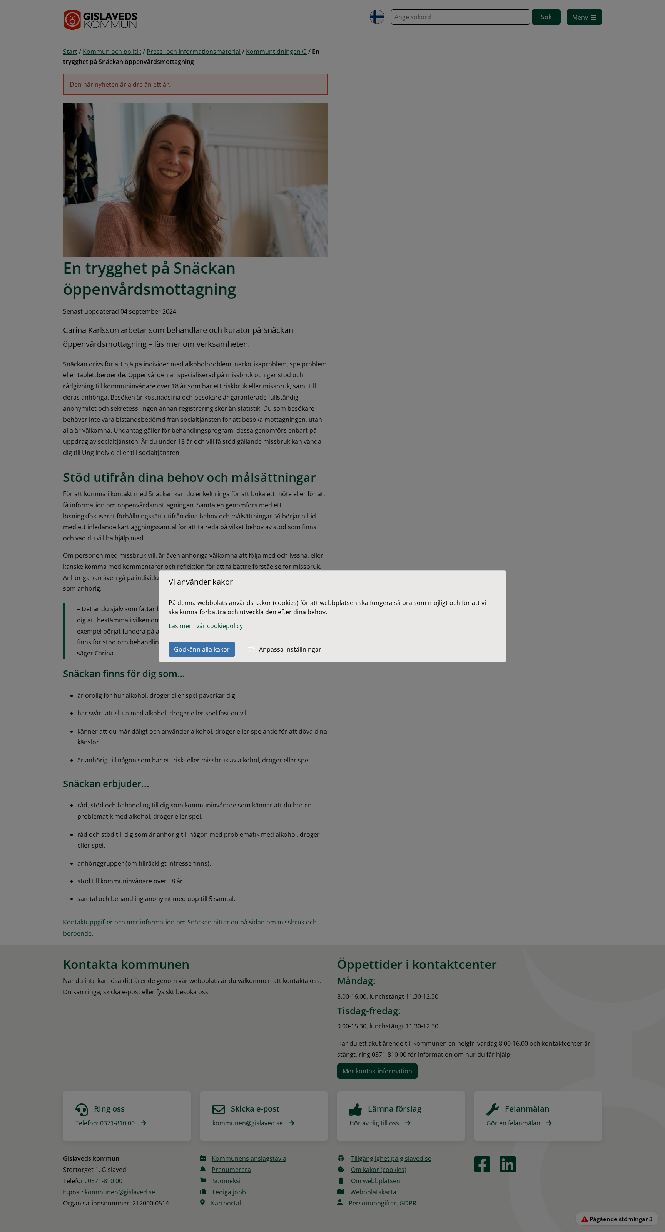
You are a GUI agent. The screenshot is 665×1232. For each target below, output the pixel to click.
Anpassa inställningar (290, 649)
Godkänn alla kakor (202, 649)
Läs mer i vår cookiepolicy (206, 626)
